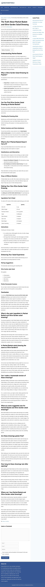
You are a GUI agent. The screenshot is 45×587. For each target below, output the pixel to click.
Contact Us (34, 7)
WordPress (31, 585)
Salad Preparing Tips (14, 7)
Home (2, 7)
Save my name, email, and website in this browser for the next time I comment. (14, 553)
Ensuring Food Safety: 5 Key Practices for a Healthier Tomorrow (38, 34)
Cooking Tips (6, 7)
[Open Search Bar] (1, 13)
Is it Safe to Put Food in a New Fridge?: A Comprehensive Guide (38, 28)
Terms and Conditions (5, 10)
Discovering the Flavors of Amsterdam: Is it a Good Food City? (38, 22)
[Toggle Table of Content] (11, 50)
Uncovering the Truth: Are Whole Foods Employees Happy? (38, 56)
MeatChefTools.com (21, 585)
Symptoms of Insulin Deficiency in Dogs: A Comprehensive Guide (37, 62)
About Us (29, 7)
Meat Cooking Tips (22, 7)
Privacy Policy (40, 7)
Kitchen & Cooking (7, 17)
